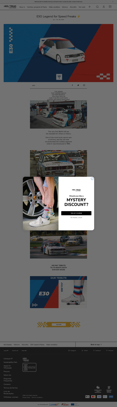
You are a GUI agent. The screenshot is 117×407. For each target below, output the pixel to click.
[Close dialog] (92, 179)
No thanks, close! (76, 218)
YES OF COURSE (76, 213)
